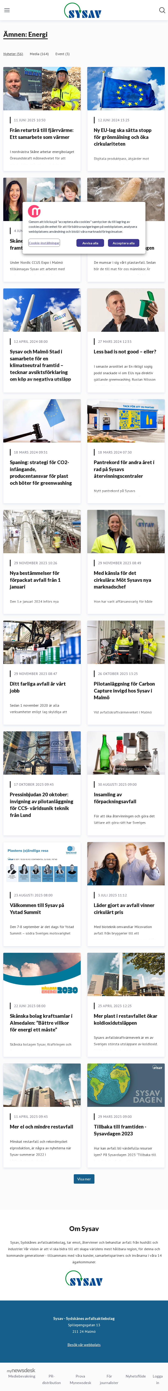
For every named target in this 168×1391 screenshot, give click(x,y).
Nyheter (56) (13, 53)
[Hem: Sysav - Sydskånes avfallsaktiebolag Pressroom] (82, 10)
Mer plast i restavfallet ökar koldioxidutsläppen (125, 1019)
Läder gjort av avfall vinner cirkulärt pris (124, 908)
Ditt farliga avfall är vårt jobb (38, 687)
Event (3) (62, 53)
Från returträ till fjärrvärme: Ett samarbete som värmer (42, 133)
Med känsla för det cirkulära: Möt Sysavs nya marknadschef (122, 580)
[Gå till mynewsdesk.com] (21, 1370)
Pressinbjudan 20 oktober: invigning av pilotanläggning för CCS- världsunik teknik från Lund (41, 804)
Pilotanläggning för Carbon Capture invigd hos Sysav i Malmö (124, 690)
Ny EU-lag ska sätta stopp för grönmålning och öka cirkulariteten (122, 137)
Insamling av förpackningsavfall (115, 797)
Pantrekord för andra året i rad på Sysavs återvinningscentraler (124, 469)
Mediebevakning (21, 1376)
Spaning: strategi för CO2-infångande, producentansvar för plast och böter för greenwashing (41, 472)
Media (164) (39, 53)
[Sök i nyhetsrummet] (162, 10)
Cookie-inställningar (44, 243)
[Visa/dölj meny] (6, 10)
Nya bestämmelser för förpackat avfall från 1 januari (35, 580)
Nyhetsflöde (136, 1376)
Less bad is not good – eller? (125, 351)
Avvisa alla (90, 243)
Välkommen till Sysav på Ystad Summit (37, 908)
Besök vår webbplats (84, 1344)
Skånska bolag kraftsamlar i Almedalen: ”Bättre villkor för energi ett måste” (41, 1022)
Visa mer (84, 1179)
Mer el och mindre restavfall (41, 1127)
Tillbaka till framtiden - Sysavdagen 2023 (120, 1130)
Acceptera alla (124, 243)
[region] (84, 228)
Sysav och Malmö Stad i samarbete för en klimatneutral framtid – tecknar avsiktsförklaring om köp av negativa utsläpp (40, 365)
